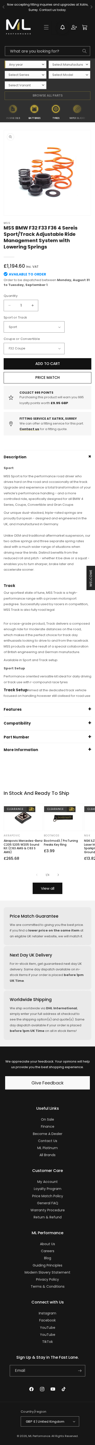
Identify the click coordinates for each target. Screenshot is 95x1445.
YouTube (47, 1327)
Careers (47, 1251)
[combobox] (47, 51)
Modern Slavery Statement (47, 1272)
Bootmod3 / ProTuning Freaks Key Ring (61, 842)
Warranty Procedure (47, 1210)
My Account (47, 1181)
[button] (46, 27)
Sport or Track (15, 317)
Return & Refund (48, 1217)
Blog (47, 1258)
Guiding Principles (47, 1265)
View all (47, 888)
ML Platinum (47, 1147)
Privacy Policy (47, 1279)
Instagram (47, 1313)
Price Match (47, 377)
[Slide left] (36, 874)
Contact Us (47, 1140)
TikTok (47, 1341)
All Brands (47, 1154)
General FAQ (47, 1203)
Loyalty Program (47, 1188)
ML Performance (39, 1436)
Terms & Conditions (48, 1286)
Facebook (47, 1320)
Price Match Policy (47, 1196)
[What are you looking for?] (84, 51)
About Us (47, 1243)
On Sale (47, 1119)
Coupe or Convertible (22, 339)
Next (91, 112)
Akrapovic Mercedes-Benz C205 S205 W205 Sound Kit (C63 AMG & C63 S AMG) (23, 846)
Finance (47, 1126)
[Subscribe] (79, 1370)
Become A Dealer (47, 1133)
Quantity (11, 295)
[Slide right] (58, 874)
